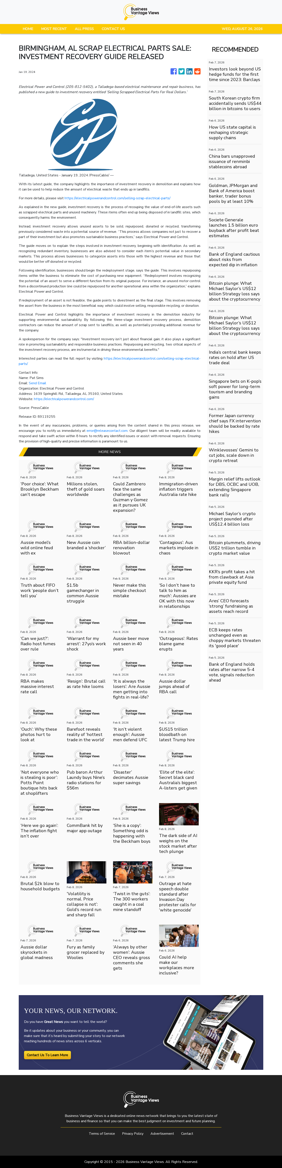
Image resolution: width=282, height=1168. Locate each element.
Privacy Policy (132, 1133)
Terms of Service (102, 1133)
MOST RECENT (54, 28)
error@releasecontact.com (107, 430)
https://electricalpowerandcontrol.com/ (64, 399)
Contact (187, 1133)
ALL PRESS (84, 28)
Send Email (37, 383)
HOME (28, 28)
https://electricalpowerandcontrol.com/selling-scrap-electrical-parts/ (118, 198)
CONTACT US (113, 28)
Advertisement (162, 1133)
